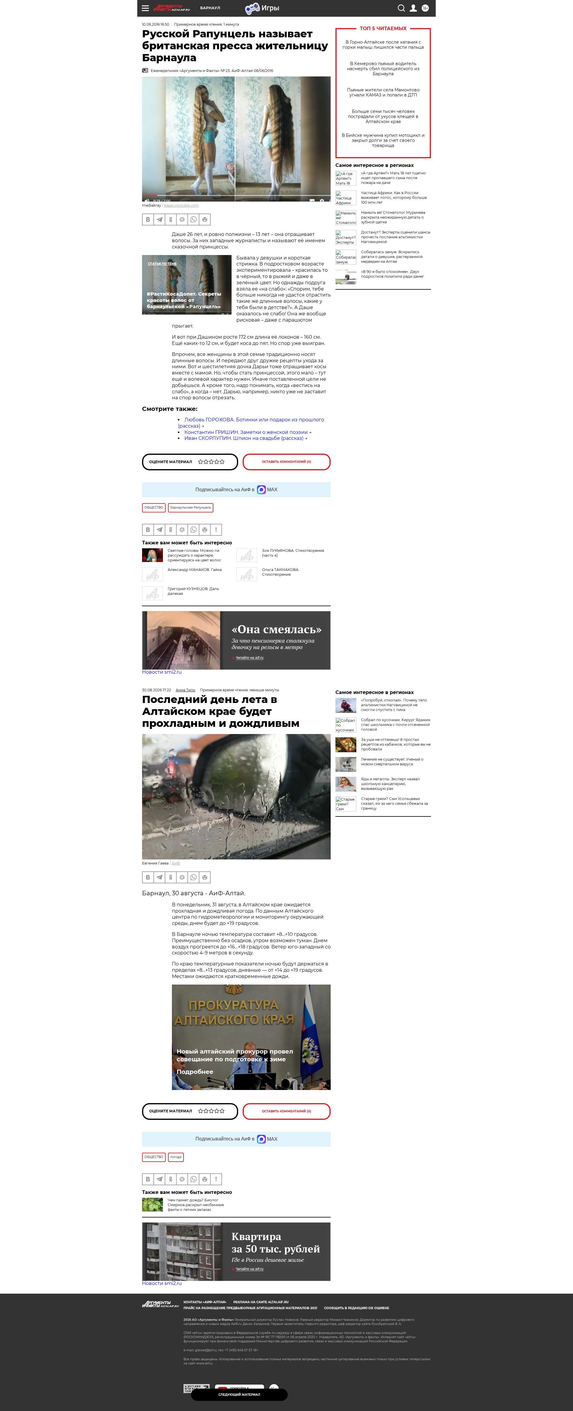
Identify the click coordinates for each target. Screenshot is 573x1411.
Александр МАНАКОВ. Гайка (195, 569)
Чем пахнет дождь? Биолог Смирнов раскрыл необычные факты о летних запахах (196, 1205)
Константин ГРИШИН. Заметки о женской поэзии (246, 432)
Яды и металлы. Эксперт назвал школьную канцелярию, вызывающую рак (390, 784)
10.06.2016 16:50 (155, 24)
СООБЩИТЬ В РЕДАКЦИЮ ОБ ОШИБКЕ (356, 1308)
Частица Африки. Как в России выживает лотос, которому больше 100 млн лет (394, 198)
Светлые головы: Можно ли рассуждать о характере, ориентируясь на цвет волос (194, 555)
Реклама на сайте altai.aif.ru (261, 1302)
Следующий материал (239, 1395)
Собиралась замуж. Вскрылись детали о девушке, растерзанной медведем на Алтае (392, 257)
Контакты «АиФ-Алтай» (205, 1302)
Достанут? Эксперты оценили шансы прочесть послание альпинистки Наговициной (395, 237)
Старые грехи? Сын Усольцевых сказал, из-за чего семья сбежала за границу (394, 803)
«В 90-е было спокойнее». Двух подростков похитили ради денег (392, 274)
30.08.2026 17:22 (156, 690)
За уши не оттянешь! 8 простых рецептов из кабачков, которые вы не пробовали (396, 744)
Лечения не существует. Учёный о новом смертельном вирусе (392, 761)
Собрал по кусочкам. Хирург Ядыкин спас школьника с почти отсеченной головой (395, 725)
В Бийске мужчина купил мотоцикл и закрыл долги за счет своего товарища (383, 140)
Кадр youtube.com (181, 205)
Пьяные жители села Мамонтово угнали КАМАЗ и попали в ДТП (383, 92)
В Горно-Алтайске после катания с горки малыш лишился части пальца (383, 45)
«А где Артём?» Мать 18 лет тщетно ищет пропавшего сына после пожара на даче (393, 178)
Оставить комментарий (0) (286, 462)
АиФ (176, 863)
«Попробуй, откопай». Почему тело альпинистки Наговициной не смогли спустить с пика (394, 705)
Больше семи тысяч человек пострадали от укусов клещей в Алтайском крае (383, 116)
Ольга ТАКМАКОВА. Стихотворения (280, 572)
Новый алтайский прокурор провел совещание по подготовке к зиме (235, 1055)
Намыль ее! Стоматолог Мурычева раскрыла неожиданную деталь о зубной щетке (393, 217)
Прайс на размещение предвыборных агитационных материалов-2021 (250, 1308)
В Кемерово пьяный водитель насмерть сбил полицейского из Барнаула (383, 68)
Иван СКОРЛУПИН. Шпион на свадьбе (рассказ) (244, 438)
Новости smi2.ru (162, 672)
